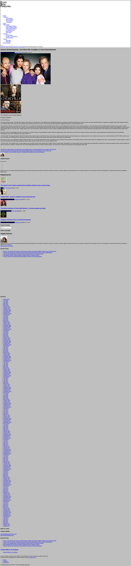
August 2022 (6, 361)
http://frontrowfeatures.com (7, 535)
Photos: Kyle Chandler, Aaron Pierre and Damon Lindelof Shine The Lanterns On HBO (23, 254)
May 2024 (5, 334)
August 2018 (6, 423)
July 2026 (5, 300)
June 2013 (5, 504)
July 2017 (5, 440)
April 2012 (5, 522)
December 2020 (7, 387)
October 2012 (6, 514)
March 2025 (6, 321)
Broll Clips (8, 41)
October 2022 (6, 359)
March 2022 (6, 368)
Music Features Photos (11, 27)
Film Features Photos (11, 26)
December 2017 (7, 434)
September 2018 (7, 422)
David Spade (11, 149)
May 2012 (5, 520)
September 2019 (7, 406)
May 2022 (5, 365)
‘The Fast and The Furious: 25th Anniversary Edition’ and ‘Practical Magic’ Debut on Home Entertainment (27, 252)
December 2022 (7, 356)
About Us (5, 561)
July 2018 (5, 425)
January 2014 (6, 495)
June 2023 (5, 348)
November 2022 (7, 357)
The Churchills (52, 149)
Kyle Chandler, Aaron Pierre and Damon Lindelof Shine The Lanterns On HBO (21, 255)
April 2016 (5, 460)
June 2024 (5, 333)
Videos (5, 39)
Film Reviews (9, 35)
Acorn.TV (5, 149)
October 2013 (6, 498)
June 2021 (5, 379)
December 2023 (7, 340)
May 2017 (5, 443)
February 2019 (6, 416)
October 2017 (6, 436)
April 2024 (5, 335)
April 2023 (5, 351)
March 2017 (6, 445)
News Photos (9, 31)
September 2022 (7, 360)
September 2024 (7, 329)
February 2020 (6, 400)
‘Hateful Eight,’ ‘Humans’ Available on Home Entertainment (18, 197)
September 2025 (7, 313)
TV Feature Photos (10, 30)
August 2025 (6, 315)
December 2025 (7, 309)
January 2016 (6, 463)
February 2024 (6, 338)
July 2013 (5, 502)
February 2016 (6, 462)
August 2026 (6, 299)
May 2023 (5, 350)
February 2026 (6, 307)
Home (4, 15)
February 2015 (6, 478)
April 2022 (5, 366)
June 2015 (5, 473)
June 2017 (5, 441)
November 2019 (7, 404)
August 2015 (6, 470)
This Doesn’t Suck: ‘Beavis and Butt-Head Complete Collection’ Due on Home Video (25, 185)
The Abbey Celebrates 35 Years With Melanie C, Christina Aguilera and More (23, 208)
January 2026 (6, 308)
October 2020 (6, 390)
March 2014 (6, 492)
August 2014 (6, 485)
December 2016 (7, 449)
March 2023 (6, 352)
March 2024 (6, 337)
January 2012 (6, 526)
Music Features (9, 19)
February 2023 (6, 353)
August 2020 (6, 392)
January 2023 (6, 355)
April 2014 (5, 491)
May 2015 (5, 474)
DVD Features (9, 21)
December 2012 (7, 511)
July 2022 (5, 362)
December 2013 (7, 496)
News (4, 23)
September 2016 (7, 453)
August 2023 (6, 346)
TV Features (9, 22)
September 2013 (7, 500)
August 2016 (6, 454)
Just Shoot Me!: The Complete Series (23, 149)
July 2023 (5, 347)
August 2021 (6, 377)
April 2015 (5, 475)
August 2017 (6, 439)
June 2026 (5, 302)
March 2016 (6, 461)
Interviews (8, 40)
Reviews (5, 33)
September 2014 (7, 484)
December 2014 (7, 480)
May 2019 (5, 412)
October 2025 (6, 312)
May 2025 (5, 318)
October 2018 (6, 421)
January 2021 (6, 386)
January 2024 (6, 339)
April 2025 (5, 320)
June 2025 (5, 317)
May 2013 (5, 505)
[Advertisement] (25, 11)
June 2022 (5, 364)
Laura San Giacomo (37, 149)
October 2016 (6, 452)
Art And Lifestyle (5, 211)
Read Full (9, 244)
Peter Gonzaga (15, 211)
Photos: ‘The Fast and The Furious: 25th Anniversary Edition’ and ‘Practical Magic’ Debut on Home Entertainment (29, 251)
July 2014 (5, 487)
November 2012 (7, 513)
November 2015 (7, 466)
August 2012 (6, 517)
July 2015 (5, 471)
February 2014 (6, 493)
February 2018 (6, 431)
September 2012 (7, 515)
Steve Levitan (45, 149)
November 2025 (7, 311)
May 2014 (5, 489)
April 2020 (5, 397)
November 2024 (7, 326)
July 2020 (5, 394)
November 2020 (7, 388)
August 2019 (6, 408)
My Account (6, 562)
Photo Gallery (6, 24)
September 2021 (7, 375)
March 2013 (6, 507)
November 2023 (7, 342)
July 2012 (5, 518)
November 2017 (7, 435)
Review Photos (9, 37)
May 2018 (5, 427)
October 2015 (6, 467)
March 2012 (6, 523)
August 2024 (6, 330)
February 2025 (6, 322)
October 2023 (6, 343)
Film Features (9, 18)
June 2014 (5, 488)
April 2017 (5, 444)
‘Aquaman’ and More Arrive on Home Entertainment (16, 219)
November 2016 (7, 451)
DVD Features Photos (11, 28)
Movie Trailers (6, 43)
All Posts (6, 46)
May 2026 (5, 303)
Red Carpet (8, 32)
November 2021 (7, 373)
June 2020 (5, 395)
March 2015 (6, 476)
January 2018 (6, 432)
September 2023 (7, 344)
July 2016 (5, 456)
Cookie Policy (32, 557)
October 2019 (6, 405)
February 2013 (6, 509)
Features (5, 17)
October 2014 (6, 483)
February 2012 (6, 524)
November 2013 (7, 497)
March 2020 (6, 399)
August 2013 (6, 501)
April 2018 (5, 428)
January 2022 (6, 370)
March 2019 (6, 414)
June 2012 (5, 519)
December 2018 (7, 418)
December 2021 (7, 372)
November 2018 (7, 419)
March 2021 (6, 383)
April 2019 (5, 413)
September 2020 (7, 391)
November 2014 (7, 482)
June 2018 (5, 426)
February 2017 (6, 447)
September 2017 (7, 438)
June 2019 (5, 410)
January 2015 (6, 479)
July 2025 (5, 316)
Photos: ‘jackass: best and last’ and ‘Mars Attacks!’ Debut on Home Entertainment (22, 256)
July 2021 (5, 378)
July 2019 (5, 409)
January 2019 (6, 417)
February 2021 (6, 384)
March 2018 (6, 430)
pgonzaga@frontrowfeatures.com (9, 534)
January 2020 (6, 401)
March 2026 (6, 305)
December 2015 (7, 465)
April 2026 (5, 304)
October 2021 (6, 374)
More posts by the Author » (7, 246)
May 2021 (5, 381)
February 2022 (6, 369)
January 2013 (6, 510)
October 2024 (6, 327)
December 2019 (7, 403)
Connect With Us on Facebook (9, 549)
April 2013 (5, 506)
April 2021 (5, 382)
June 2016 (5, 457)
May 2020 (5, 396)
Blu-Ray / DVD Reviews (11, 36)
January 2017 (6, 448)
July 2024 (5, 331)
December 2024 (7, 325)
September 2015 (7, 469)
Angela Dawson (18, 52)
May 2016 (5, 458)
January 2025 (6, 324)
